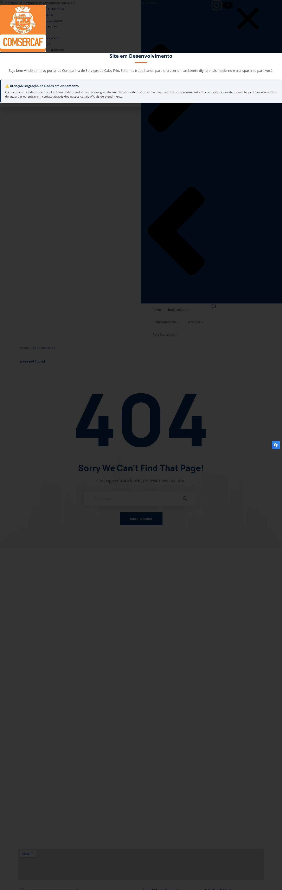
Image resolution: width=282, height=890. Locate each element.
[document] (141, 445)
